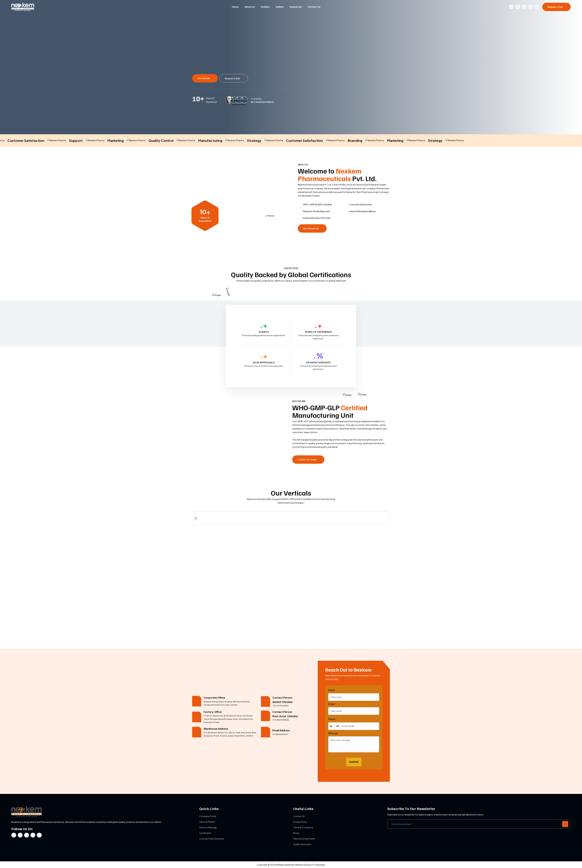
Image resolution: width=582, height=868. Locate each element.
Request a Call (555, 6)
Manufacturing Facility (304, 838)
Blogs (296, 833)
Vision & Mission (207, 821)
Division (265, 6)
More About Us (311, 228)
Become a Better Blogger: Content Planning (211, 632)
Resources (296, 6)
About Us (250, 6)
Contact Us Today (307, 459)
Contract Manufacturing (211, 838)
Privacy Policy (300, 821)
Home (235, 6)
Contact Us (314, 6)
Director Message (208, 827)
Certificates (205, 833)
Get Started (203, 78)
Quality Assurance (302, 844)
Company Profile (207, 816)
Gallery (280, 6)
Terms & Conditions (303, 827)
